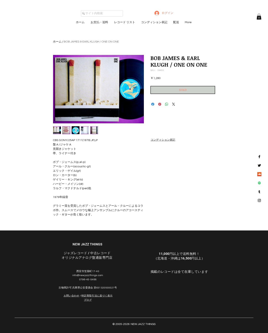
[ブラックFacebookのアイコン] (259, 157)
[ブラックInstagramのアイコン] (259, 200)
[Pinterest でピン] (160, 104)
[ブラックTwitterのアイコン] (259, 165)
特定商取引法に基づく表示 (96, 295)
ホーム (57, 41)
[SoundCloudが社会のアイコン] (259, 174)
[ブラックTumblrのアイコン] (259, 192)
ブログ (88, 300)
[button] (259, 17)
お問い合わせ (71, 295)
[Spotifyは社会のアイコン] (259, 183)
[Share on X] (173, 104)
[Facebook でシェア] (153, 104)
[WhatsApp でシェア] (166, 104)
